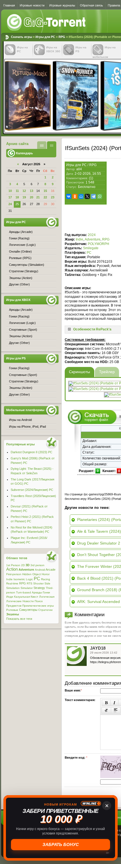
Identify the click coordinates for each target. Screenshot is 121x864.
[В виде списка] (41, 145)
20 (31, 197)
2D (23, 565)
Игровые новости (32, 5)
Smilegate (90, 248)
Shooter (38, 583)
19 (24, 197)
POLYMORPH (98, 244)
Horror (46, 574)
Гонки (46, 592)
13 (31, 190)
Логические (14, 601)
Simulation (13, 587)
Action (12, 569)
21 (38, 197)
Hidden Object (31, 574)
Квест (34, 596)
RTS (29, 583)
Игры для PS (16, 358)
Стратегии (45, 609)
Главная (9, 5)
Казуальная (22, 596)
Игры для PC (45, 36)
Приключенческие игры (38, 605)
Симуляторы (28, 609)
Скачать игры (47, 22)
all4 (79, 169)
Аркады (37, 592)
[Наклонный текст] (114, 703)
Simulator (27, 587)
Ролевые (12, 609)
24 (10, 204)
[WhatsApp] (99, 196)
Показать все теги (19, 618)
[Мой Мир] (81, 196)
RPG (62, 36)
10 (10, 190)
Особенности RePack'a (92, 329)
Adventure (92, 239)
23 (52, 197)
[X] (87, 196)
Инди (9, 596)
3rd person (37, 565)
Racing (45, 579)
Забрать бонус (60, 844)
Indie (79, 239)
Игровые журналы (62, 5)
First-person (13, 574)
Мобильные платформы (25, 410)
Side (47, 583)
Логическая (46, 596)
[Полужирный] (106, 703)
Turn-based (23, 592)
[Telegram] (93, 196)
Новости (28, 601)
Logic (29, 579)
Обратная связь (91, 5)
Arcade (50, 569)
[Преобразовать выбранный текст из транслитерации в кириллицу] (106, 710)
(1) (91, 178)
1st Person (13, 565)
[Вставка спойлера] (115, 710)
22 (45, 197)
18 (17, 197)
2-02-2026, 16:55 (88, 174)
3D (28, 565)
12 (24, 190)
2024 (92, 235)
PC (89, 253)
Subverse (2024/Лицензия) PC (32, 489)
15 (45, 190)
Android (40, 569)
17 (10, 197)
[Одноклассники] (74, 196)
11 (17, 190)
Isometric (19, 579)
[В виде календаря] (51, 145)
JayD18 (98, 648)
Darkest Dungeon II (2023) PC (31, 452)
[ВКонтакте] (68, 196)
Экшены (12, 614)
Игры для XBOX (18, 299)
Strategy (39, 587)
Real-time (12, 583)
